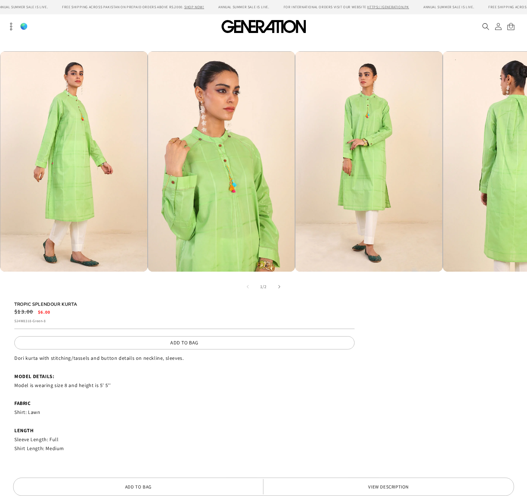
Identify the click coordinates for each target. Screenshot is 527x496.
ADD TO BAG (184, 342)
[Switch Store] (24, 26)
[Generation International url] (263, 26)
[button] (485, 26)
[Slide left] (248, 287)
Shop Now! (194, 7)
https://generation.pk (388, 7)
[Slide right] (279, 287)
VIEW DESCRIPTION (388, 487)
